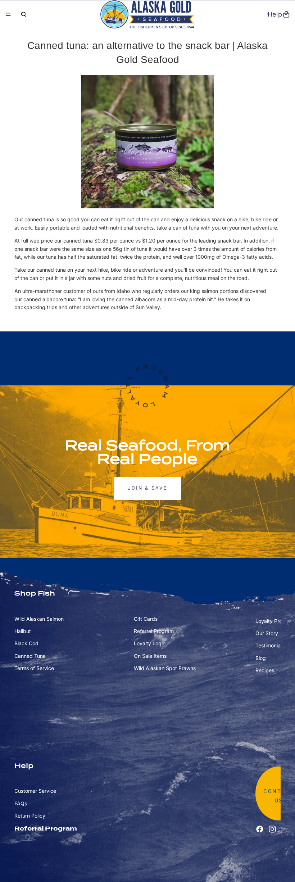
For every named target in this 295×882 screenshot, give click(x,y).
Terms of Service (34, 668)
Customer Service (35, 791)
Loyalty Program (274, 621)
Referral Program (154, 631)
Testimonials (269, 646)
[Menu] (8, 14)
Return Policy (29, 816)
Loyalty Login (149, 644)
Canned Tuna (30, 656)
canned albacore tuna (49, 299)
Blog (260, 658)
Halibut (22, 631)
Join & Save (147, 488)
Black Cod (26, 644)
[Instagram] (272, 829)
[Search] (24, 14)
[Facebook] (259, 829)
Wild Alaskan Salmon (39, 619)
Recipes (264, 670)
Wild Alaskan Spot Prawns (165, 668)
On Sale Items (150, 656)
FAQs (20, 803)
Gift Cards (146, 619)
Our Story (266, 633)
